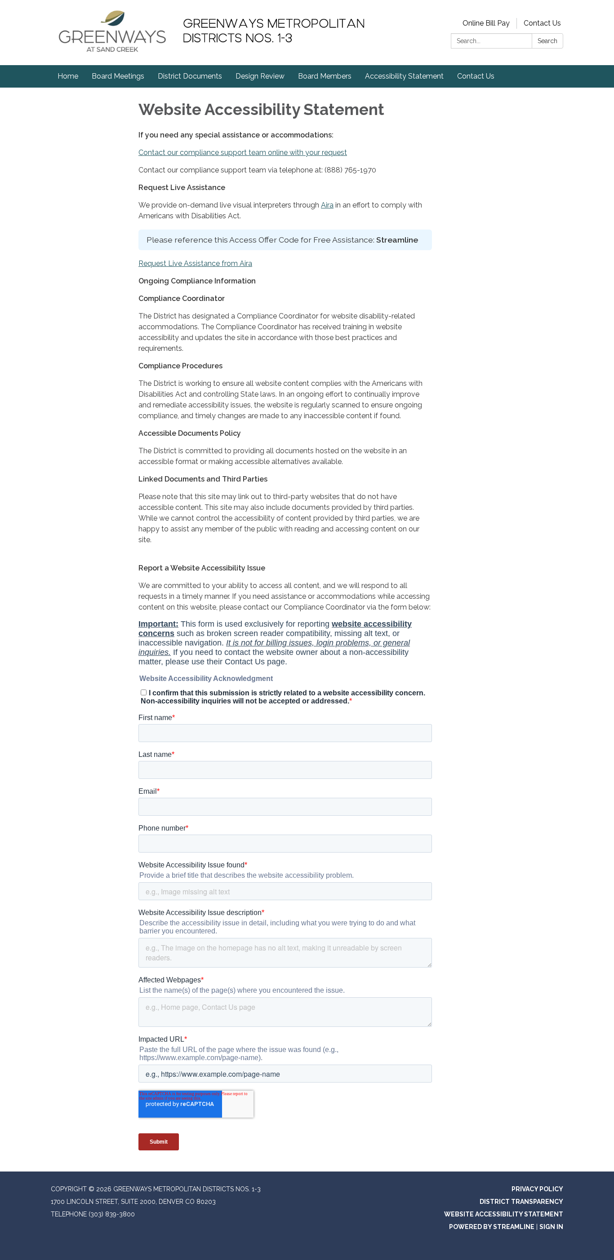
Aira (327, 205)
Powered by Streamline (491, 1226)
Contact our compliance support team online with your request (242, 152)
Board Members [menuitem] (324, 76)
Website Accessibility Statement (503, 1214)
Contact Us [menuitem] (475, 76)
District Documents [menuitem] (190, 76)
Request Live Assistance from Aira (195, 263)
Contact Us (542, 23)
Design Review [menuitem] (260, 76)
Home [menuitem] (68, 76)
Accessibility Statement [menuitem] (404, 76)
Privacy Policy (537, 1189)
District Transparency (521, 1201)
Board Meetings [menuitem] (118, 76)
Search (547, 40)
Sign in (551, 1226)
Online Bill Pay (486, 23)
